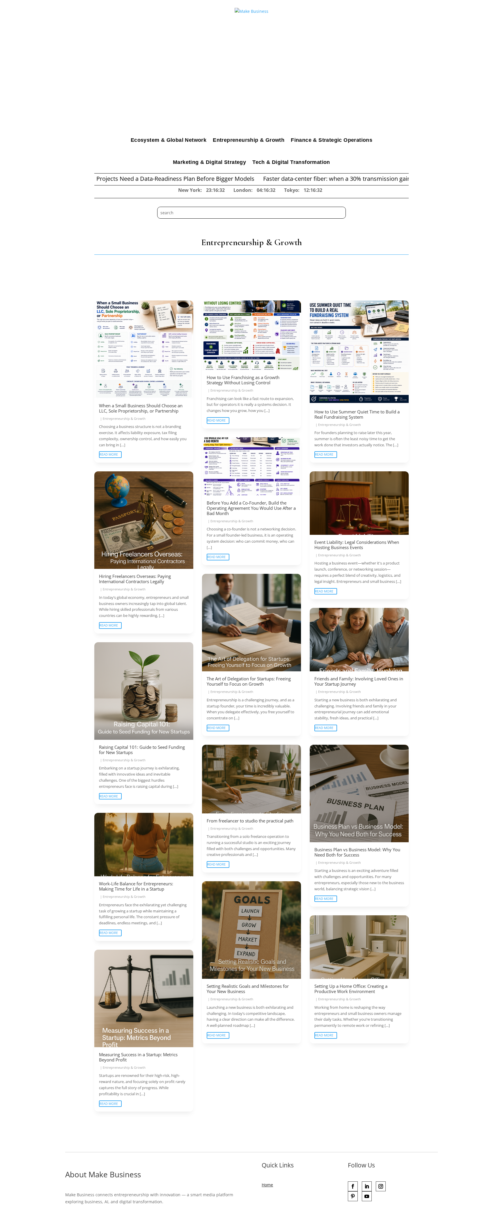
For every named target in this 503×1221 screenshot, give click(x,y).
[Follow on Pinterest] (353, 1196)
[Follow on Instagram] (381, 1186)
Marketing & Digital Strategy (209, 162)
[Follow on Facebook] (353, 1186)
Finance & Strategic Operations (331, 140)
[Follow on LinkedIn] (367, 1186)
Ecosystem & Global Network (168, 140)
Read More (109, 454)
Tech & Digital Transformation (291, 162)
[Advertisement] (251, 85)
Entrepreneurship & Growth (248, 140)
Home (267, 1185)
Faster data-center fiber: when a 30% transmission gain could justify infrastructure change (321, 179)
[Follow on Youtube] (367, 1196)
